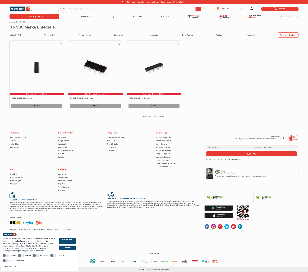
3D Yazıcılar (112, 147)
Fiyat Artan (154, 35)
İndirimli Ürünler (65, 180)
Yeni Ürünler (86, 16)
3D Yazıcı (62, 137)
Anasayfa (14, 22)
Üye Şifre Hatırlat (17, 177)
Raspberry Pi (63, 141)
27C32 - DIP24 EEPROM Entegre (139, 98)
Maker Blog (14, 144)
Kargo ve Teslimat (163, 147)
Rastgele (219, 35)
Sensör (61, 157)
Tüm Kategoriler (65, 187)
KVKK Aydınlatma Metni (166, 163)
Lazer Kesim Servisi (66, 150)
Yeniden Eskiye (85, 35)
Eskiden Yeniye (120, 35)
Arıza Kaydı (137, 16)
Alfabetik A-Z (15, 35)
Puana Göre (251, 35)
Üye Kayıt (14, 184)
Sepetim (61, 184)
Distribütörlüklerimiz (18, 137)
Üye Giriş (13, 174)
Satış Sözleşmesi (163, 154)
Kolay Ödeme (161, 144)
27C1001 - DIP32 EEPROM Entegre (81, 98)
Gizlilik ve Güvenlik (163, 150)
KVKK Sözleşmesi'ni (216, 159)
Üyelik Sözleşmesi (163, 157)
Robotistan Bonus (163, 141)
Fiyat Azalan (187, 35)
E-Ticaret (147, 270)
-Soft (141, 270)
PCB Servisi (62, 147)
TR (283, 16)
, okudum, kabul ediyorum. (226, 159)
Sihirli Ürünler (113, 144)
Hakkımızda (14, 147)
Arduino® (62, 144)
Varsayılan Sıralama (288, 35)
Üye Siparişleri (15, 180)
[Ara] (198, 9)
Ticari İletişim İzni (163, 137)
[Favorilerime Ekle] (61, 43)
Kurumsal (165, 16)
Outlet (61, 154)
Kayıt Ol (251, 153)
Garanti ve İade (162, 160)
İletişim (13, 141)
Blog (112, 16)
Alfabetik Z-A (49, 35)
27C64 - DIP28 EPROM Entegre (21, 98)
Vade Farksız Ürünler (115, 137)
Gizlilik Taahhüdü (163, 167)
